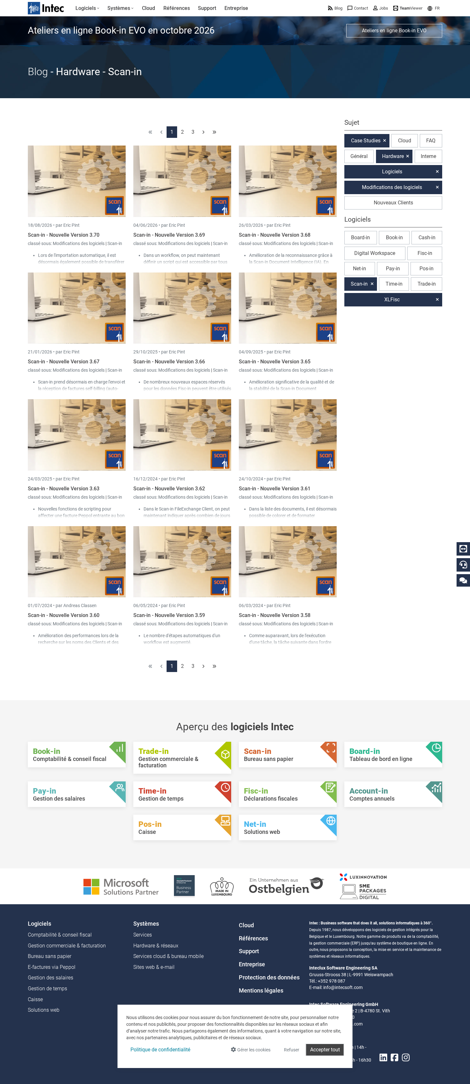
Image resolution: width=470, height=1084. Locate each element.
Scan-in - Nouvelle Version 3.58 (274, 615)
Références (253, 938)
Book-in (394, 237)
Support (249, 951)
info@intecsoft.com (343, 987)
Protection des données (269, 977)
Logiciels (392, 172)
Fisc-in (425, 253)
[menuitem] (87, 8)
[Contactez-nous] (463, 580)
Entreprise (252, 964)
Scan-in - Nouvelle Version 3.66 (169, 362)
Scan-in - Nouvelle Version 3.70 (63, 235)
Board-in (360, 237)
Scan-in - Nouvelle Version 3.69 (169, 235)
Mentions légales (261, 990)
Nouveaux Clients (393, 203)
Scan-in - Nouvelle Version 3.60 (63, 615)
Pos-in (426, 268)
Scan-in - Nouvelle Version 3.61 (274, 489)
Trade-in (427, 284)
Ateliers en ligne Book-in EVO (394, 31)
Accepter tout (325, 1050)
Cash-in (427, 237)
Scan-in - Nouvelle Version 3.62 (169, 489)
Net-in (359, 268)
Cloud (404, 141)
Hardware (393, 156)
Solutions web (43, 1010)
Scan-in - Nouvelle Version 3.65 (274, 362)
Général (359, 156)
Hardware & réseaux (155, 946)
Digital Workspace (374, 253)
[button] (433, 8)
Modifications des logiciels (79, 243)
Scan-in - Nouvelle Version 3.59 (169, 615)
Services (142, 935)
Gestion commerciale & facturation (67, 946)
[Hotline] (463, 564)
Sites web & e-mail (154, 967)
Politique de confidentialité (160, 1050)
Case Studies (365, 141)
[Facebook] (394, 1058)
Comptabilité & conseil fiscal (60, 935)
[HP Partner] (184, 886)
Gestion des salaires (50, 978)
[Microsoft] (121, 886)
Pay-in (393, 268)
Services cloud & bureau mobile (168, 956)
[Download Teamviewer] (463, 549)
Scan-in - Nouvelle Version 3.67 (63, 362)
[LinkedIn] (383, 1058)
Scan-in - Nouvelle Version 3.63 (63, 489)
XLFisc (392, 300)
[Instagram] (406, 1058)
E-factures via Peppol (51, 967)
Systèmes (146, 924)
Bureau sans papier (49, 956)
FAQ (430, 141)
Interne (428, 156)
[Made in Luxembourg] (222, 886)
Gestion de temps (47, 988)
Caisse (35, 999)
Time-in (394, 284)
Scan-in (114, 243)
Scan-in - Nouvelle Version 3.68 (274, 235)
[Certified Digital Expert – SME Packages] (363, 886)
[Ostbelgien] (287, 886)
